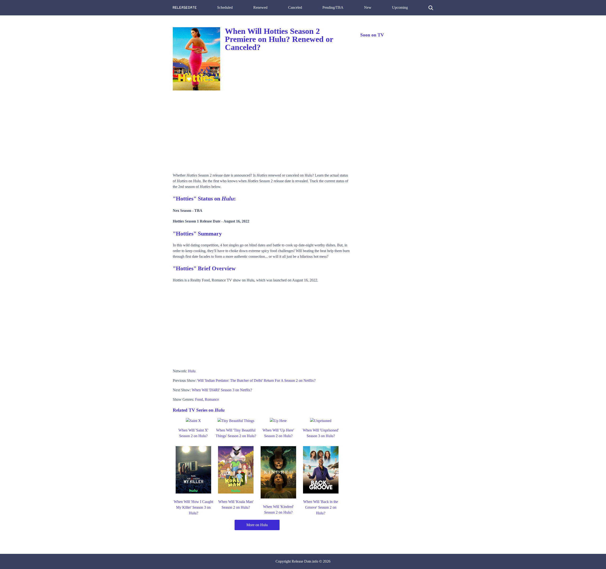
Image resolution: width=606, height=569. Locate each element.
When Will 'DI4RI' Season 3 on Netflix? (222, 390)
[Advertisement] (262, 130)
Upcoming (400, 7)
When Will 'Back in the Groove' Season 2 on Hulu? (320, 507)
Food (199, 399)
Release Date (301, 561)
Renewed (260, 7)
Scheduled (225, 7)
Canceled (295, 7)
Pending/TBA (332, 7)
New (367, 7)
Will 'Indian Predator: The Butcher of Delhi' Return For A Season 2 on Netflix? (256, 380)
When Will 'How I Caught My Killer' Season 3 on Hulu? (193, 507)
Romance (212, 399)
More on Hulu (257, 525)
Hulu (192, 371)
